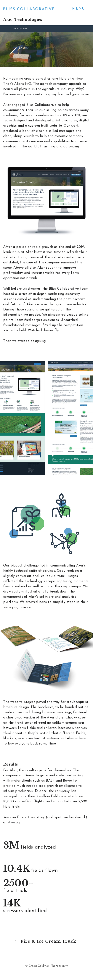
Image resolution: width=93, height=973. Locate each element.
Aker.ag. (14, 822)
